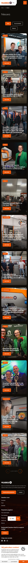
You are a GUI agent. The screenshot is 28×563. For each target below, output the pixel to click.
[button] (18, 518)
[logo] (6, 2)
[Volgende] (20, 471)
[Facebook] (4, 540)
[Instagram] (7, 540)
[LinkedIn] (2, 540)
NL (13, 2)
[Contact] (25, 2)
